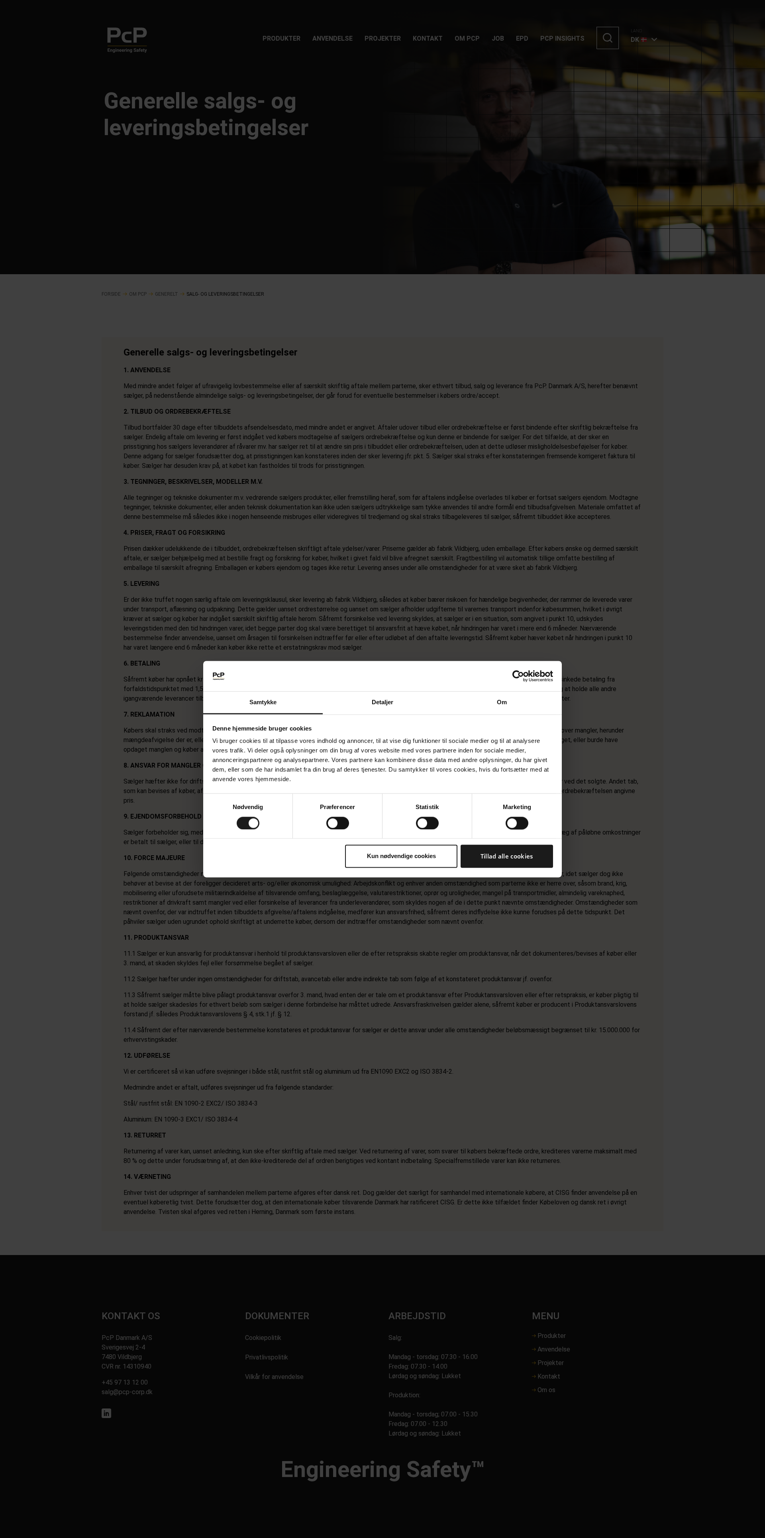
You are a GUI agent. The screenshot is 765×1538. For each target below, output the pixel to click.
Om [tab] (502, 702)
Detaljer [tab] (383, 702)
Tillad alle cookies (507, 856)
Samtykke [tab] (263, 702)
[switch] (337, 823)
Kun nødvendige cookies (401, 856)
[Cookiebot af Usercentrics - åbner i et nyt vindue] (518, 676)
